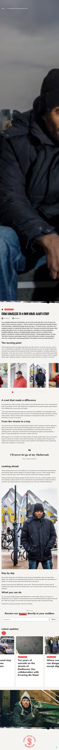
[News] (2, 309)
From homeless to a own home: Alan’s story (17, 8)
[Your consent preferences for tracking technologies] (56, 747)
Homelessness (9, 309)
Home (3, 8)
